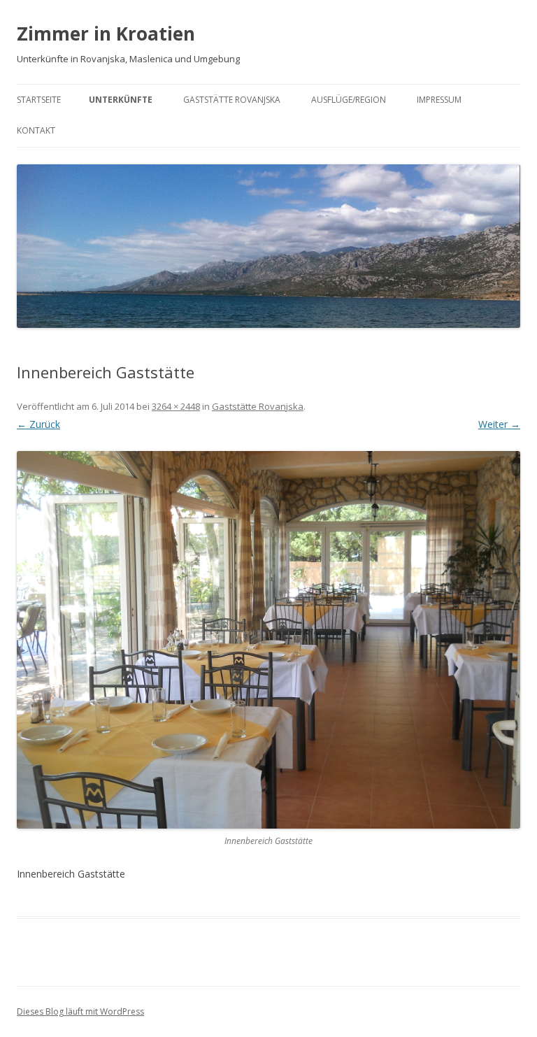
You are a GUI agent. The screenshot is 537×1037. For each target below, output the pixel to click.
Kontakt (36, 130)
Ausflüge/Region (348, 100)
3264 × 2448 (176, 406)
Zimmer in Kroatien (106, 33)
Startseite (39, 100)
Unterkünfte (120, 100)
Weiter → (499, 424)
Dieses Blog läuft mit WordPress (80, 1011)
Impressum (439, 100)
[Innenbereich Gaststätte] (268, 640)
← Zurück (38, 424)
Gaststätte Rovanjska (231, 100)
